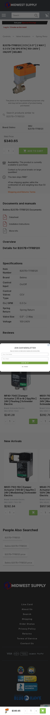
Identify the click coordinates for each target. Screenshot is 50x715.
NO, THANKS (25, 366)
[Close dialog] (48, 345)
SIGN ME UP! (25, 362)
